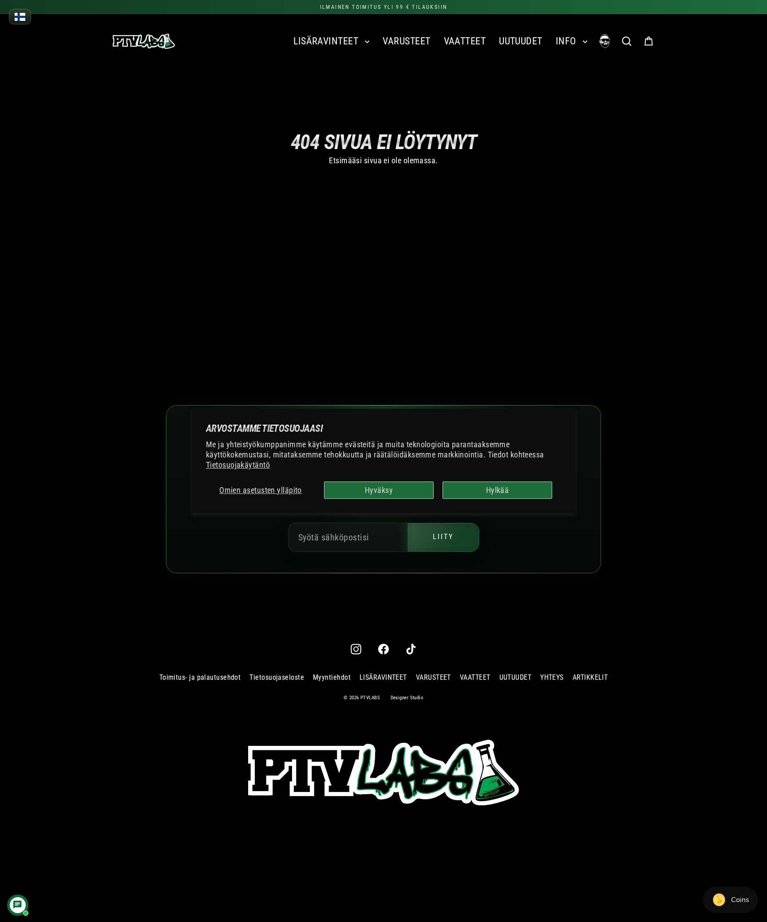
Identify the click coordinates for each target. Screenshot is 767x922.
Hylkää (497, 490)
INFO (567, 41)
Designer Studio (407, 698)
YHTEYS (552, 677)
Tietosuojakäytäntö (238, 465)
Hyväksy (379, 490)
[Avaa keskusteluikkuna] (17, 905)
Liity (443, 537)
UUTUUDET (520, 41)
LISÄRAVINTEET (326, 41)
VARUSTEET (406, 41)
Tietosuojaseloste (276, 677)
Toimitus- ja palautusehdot (200, 677)
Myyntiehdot (332, 677)
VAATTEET (465, 41)
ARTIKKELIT (590, 677)
